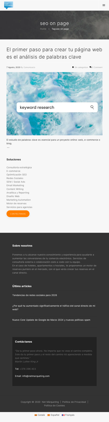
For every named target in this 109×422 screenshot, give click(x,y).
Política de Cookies (54, 405)
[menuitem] (39, 415)
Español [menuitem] (55, 415)
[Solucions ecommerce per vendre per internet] (8, 5)
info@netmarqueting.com (36, 376)
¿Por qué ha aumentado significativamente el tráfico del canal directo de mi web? (53, 307)
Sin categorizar (81, 67)
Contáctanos (18, 214)
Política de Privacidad (74, 402)
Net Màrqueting (50, 402)
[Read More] (54, 147)
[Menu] (103, 5)
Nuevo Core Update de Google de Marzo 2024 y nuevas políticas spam (51, 320)
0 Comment (97, 67)
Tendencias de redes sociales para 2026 (34, 295)
